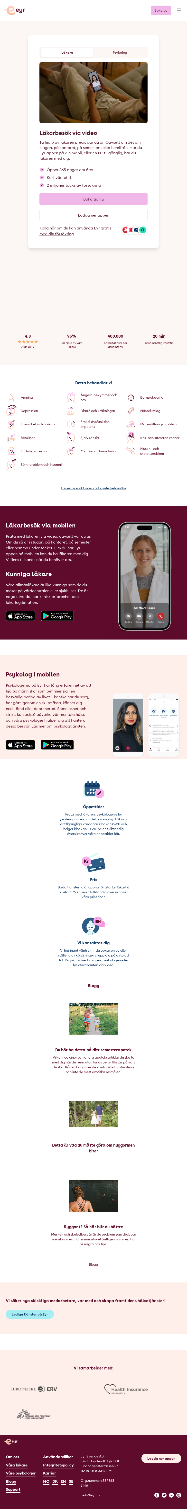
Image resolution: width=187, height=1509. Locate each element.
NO (46, 1481)
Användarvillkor (58, 1456)
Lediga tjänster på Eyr (30, 1314)
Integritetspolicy (58, 1465)
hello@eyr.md (91, 1495)
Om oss (12, 1456)
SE (71, 1481)
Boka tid (161, 10)
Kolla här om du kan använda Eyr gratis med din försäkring (75, 231)
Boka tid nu (93, 199)
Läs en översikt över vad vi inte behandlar (93, 488)
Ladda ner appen (93, 215)
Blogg (93, 1264)
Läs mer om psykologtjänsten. (58, 726)
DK (55, 1481)
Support (13, 1489)
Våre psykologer (21, 1473)
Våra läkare (17, 1465)
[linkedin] (171, 1495)
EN (63, 1481)
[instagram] (178, 1495)
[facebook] (156, 1495)
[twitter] (164, 1495)
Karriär (49, 1473)
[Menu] (178, 13)
